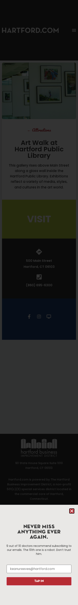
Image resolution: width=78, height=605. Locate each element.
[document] (39, 302)
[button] (72, 511)
